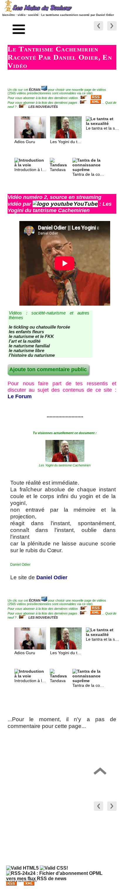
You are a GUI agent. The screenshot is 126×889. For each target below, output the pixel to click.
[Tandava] (59, 165)
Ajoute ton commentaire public (48, 369)
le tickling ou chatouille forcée (39, 327)
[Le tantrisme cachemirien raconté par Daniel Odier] (64, 460)
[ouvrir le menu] (19, 30)
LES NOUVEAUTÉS (43, 106)
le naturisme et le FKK (31, 336)
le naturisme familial (29, 346)
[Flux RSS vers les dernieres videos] (29, 884)
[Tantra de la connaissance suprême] (88, 169)
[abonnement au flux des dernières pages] (90, 102)
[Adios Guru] (30, 137)
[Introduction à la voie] (30, 165)
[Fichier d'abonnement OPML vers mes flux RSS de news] (57, 878)
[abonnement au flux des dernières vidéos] (91, 98)
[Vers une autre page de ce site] (112, 30)
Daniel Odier (51, 577)
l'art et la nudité (24, 341)
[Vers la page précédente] (98, 30)
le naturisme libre (26, 350)
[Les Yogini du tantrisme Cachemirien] (66, 137)
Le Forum (20, 396)
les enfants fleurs (26, 331)
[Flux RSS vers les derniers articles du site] (11, 884)
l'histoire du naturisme (32, 355)
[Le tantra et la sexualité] (102, 123)
